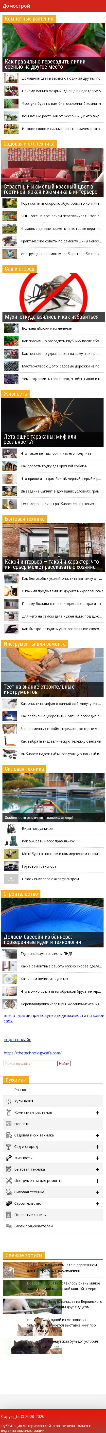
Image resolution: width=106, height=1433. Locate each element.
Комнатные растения (29, 19)
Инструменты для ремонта (35, 644)
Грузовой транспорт (39, 866)
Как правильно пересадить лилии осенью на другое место (45, 64)
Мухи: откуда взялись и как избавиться (52, 317)
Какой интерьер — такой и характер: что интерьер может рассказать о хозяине (52, 564)
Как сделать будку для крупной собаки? (54, 466)
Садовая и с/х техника (29, 144)
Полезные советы (30, 1214)
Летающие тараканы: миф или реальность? (40, 439)
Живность (15, 394)
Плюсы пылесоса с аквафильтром (50, 879)
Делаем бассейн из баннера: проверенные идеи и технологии (42, 939)
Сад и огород (19, 269)
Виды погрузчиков (37, 828)
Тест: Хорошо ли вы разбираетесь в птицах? (58, 503)
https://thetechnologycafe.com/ (33, 1053)
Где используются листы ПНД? (46, 953)
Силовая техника (24, 769)
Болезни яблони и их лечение (47, 328)
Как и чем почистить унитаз (44, 978)
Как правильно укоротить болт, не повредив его (62, 716)
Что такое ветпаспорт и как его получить (56, 453)
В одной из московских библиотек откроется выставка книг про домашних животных (61, 1325)
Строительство (21, 894)
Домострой (16, 5)
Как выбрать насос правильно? (48, 841)
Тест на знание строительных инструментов (39, 689)
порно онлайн (17, 1039)
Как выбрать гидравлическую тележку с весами (61, 741)
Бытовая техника (25, 519)
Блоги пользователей (33, 1225)
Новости (22, 1123)
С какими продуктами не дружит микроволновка (63, 591)
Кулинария (23, 1100)
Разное (20, 1089)
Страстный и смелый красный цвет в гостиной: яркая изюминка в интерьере (50, 189)
